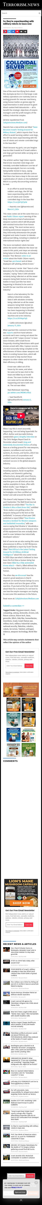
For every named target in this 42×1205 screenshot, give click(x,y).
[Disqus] (21, 792)
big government (22, 610)
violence (6, 632)
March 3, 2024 (13, 209)
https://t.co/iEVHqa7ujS (17, 318)
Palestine (21, 626)
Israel (15, 621)
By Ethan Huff (22, 956)
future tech (20, 616)
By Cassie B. (22, 997)
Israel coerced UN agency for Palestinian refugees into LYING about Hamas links (24, 1003)
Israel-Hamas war (25, 621)
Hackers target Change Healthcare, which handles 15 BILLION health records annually (23, 1024)
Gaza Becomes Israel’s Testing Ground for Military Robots (20, 130)
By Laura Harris (23, 978)
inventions (7, 621)
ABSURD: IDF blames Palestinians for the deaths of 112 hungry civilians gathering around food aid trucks (24, 1147)
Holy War (20, 618)
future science (9, 616)
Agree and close (20, 1192)
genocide (7, 618)
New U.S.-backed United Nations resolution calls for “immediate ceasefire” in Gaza (22, 1073)
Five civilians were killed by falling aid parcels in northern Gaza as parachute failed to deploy (25, 984)
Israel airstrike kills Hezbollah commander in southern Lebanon (23, 1157)
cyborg (16, 613)
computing (7, 613)
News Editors (18, 27)
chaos (32, 610)
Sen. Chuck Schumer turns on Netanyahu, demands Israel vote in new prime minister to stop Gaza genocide (23, 951)
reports (10, 333)
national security (10, 626)
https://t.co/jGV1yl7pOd (17, 202)
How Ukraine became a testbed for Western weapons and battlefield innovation (19, 521)
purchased (16, 261)
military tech (8, 624)
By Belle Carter (23, 1054)
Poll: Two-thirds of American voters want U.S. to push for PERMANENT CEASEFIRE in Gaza (23, 1137)
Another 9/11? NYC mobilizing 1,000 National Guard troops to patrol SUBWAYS (23, 1103)
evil (36, 613)
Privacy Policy (16, 1187)
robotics (29, 626)
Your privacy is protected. (12, 672)
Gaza (28, 616)
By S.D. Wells (22, 1067)
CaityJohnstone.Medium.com (15, 123)
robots (6, 629)
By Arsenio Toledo (24, 1086)
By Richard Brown (24, 988)
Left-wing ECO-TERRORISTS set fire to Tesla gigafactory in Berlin (24, 1083)
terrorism (13, 629)
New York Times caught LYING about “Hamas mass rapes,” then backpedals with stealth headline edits (25, 1014)
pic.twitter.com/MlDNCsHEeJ (19, 393)
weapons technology (19, 632)
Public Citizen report (15, 216)
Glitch (14, 618)
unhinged (30, 629)
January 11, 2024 (14, 326)
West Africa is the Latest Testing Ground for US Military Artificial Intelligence (19, 552)
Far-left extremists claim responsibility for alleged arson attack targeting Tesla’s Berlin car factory (25, 1092)
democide (23, 613)
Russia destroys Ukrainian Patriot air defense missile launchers (24, 994)
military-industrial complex (25, 624)
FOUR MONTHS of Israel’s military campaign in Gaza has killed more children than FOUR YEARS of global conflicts (24, 972)
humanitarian (31, 618)
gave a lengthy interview (24, 437)
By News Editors (23, 965)
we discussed (20, 575)
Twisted (21, 629)
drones (31, 613)
